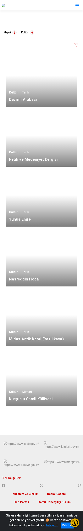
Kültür (27, 32)
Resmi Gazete (56, 494)
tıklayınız (52, 525)
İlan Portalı (21, 502)
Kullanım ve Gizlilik (25, 494)
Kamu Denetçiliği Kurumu (55, 502)
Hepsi (9, 32)
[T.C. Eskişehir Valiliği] (15, 5)
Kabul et (67, 525)
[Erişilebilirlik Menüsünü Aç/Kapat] (74, 522)
